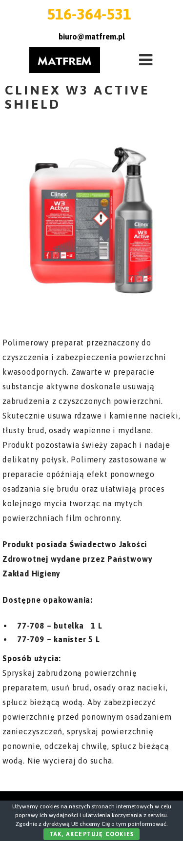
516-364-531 (89, 14)
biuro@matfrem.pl (92, 36)
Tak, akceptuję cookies (91, 834)
